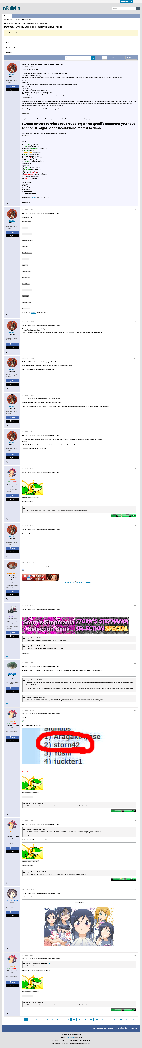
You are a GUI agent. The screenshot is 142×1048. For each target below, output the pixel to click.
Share (13, 86)
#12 (135, 710)
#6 (135, 432)
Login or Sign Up (127, 1)
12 (85, 1020)
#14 (135, 889)
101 (121, 1020)
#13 (135, 821)
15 (103, 1020)
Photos (9, 53)
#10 (135, 606)
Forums (7, 16)
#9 (135, 562)
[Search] (138, 8)
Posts (8, 42)
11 (79, 1020)
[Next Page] (120, 58)
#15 (135, 955)
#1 (135, 64)
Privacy (110, 1028)
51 (114, 1020)
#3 (135, 322)
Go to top (133, 1028)
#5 (135, 395)
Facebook (69, 582)
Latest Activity (11, 48)
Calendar (17, 19)
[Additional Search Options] (134, 8)
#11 (135, 663)
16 (108, 1020)
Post (13, 90)
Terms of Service (121, 1028)
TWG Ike (33, 198)
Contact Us (101, 1028)
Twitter (89, 582)
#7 (135, 469)
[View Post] (46, 829)
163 (127, 1020)
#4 (135, 358)
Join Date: (9, 80)
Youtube (80, 582)
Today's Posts (26, 19)
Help (93, 1028)
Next (134, 1020)
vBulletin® (70, 1037)
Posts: (8, 82)
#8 (135, 526)
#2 (135, 210)
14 (97, 1020)
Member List (8, 19)
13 (91, 1020)
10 (74, 1020)
